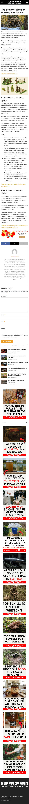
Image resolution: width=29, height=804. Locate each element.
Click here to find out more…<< (9, 74)
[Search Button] (27, 2)
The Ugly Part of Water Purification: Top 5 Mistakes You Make (17, 374)
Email (3, 321)
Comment (4, 296)
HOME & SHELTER (9, 6)
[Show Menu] (2, 2)
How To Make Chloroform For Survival (17, 368)
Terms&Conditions (13, 796)
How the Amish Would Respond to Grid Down (17, 356)
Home (2, 6)
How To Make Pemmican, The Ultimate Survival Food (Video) (17, 350)
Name (3, 315)
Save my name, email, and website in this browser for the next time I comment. (15, 336)
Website (3, 328)
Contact (2, 797)
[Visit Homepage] (14, 2)
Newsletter (9, 797)
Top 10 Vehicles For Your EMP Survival (18, 362)
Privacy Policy (4, 796)
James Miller (14, 257)
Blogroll (21, 796)
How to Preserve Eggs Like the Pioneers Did (16, 381)
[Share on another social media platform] (23, 243)
